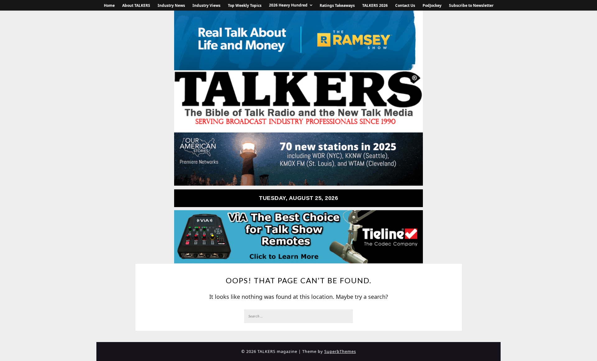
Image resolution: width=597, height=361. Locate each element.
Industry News (171, 5)
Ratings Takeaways (337, 5)
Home (109, 5)
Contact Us (405, 5)
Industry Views (206, 5)
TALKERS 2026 (375, 5)
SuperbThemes (340, 351)
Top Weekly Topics (244, 5)
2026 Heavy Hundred (288, 5)
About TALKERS (136, 5)
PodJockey (432, 5)
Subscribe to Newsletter (471, 5)
